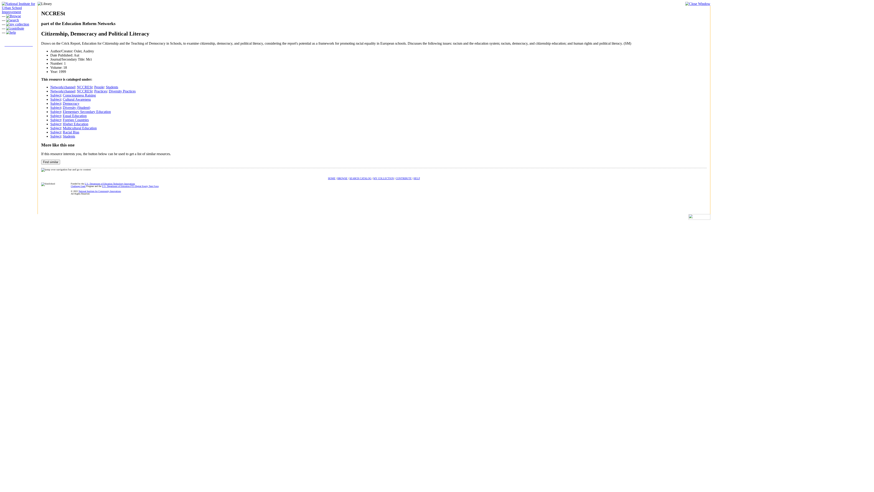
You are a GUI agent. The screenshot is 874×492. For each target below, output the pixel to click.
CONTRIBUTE (404, 178)
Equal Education (75, 116)
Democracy (71, 103)
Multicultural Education (80, 128)
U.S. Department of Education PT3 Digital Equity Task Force (130, 186)
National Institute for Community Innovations (100, 191)
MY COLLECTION (383, 178)
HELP (417, 178)
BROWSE (342, 178)
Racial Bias (71, 132)
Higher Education (75, 124)
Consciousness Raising (79, 95)
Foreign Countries (76, 120)
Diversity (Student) (76, 108)
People (99, 87)
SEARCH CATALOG (360, 178)
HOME (331, 178)
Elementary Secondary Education (87, 112)
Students (112, 87)
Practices (100, 91)
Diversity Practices (122, 91)
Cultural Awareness (77, 99)
